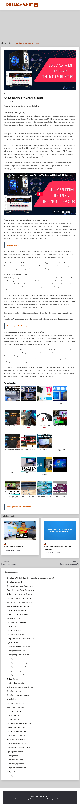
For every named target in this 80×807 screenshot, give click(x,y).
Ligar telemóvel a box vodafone (18, 606)
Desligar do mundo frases (16, 727)
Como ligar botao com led (16, 703)
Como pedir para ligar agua (16, 671)
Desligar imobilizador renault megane (20, 594)
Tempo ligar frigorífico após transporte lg (21, 590)
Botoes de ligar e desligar (16, 739)
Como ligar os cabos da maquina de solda (21, 663)
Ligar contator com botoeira (16, 707)
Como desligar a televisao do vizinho (20, 723)
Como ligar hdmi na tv (13, 547)
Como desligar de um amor (16, 731)
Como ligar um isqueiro (15, 691)
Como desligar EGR (14, 630)
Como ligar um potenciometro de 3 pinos (21, 659)
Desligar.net (19, 5)
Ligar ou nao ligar (13, 715)
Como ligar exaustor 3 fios (16, 651)
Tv (5, 94)
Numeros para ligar (13, 618)
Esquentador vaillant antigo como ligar (20, 602)
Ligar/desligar (11, 699)
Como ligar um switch (14, 776)
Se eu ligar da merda (14, 711)
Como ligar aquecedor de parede (18, 655)
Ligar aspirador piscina (15, 752)
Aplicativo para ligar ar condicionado (20, 687)
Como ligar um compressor (16, 622)
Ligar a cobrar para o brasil (16, 743)
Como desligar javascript (15, 764)
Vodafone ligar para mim (15, 683)
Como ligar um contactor (15, 634)
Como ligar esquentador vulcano (18, 695)
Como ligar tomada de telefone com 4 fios (21, 598)
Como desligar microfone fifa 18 (18, 647)
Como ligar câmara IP (14, 582)
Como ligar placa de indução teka (18, 675)
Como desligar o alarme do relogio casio (21, 586)
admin (18, 102)
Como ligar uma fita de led (16, 667)
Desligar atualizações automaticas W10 (20, 639)
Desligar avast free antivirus (16, 768)
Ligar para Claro (12, 643)
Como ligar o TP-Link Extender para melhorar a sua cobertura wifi (30, 578)
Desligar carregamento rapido (17, 614)
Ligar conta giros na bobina (16, 735)
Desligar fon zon (12, 679)
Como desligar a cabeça (15, 760)
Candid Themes (59, 799)
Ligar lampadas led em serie (17, 610)
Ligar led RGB (12, 626)
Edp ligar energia (13, 719)
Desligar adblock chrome (15, 772)
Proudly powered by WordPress (26, 799)
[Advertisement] (40, 25)
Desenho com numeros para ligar (18, 747)
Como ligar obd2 (13, 756)
